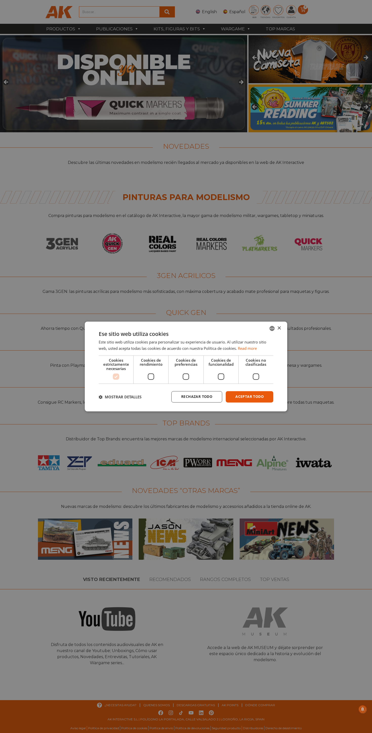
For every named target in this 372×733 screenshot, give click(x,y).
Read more (247, 348)
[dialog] (186, 366)
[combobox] (272, 328)
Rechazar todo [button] (196, 396)
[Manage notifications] (363, 709)
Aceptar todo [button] (249, 396)
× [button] (279, 328)
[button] (120, 397)
